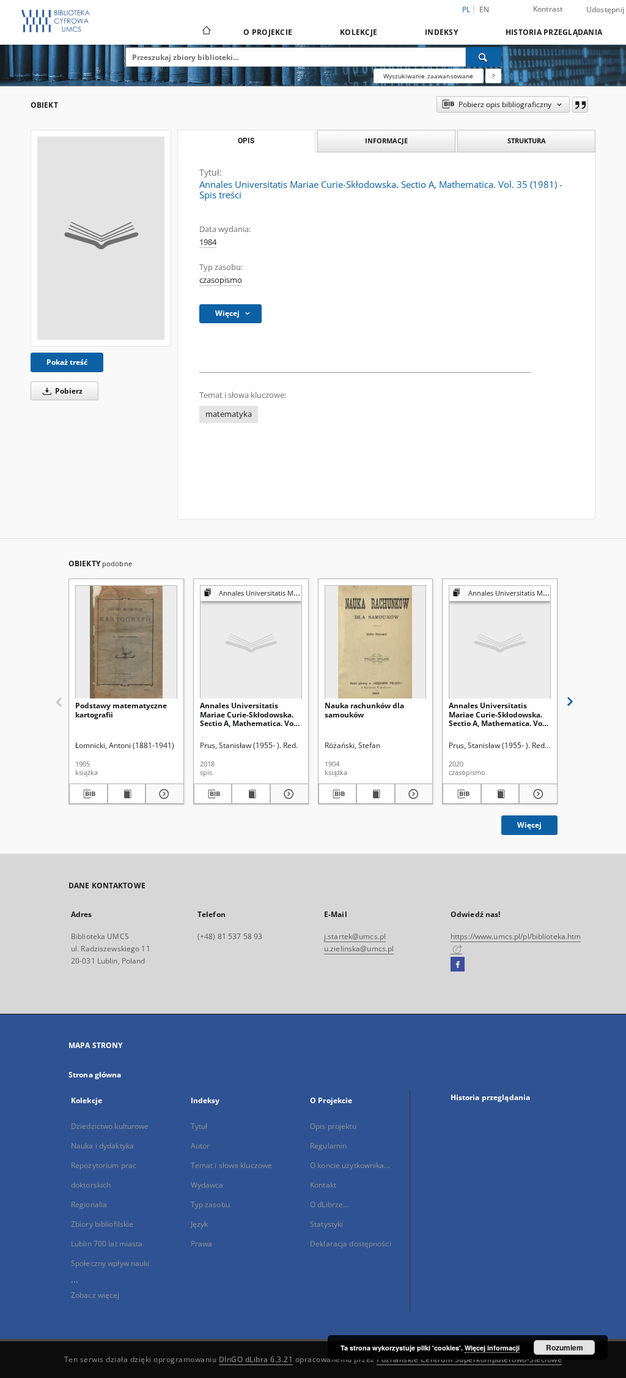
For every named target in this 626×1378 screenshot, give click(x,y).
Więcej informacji (492, 1347)
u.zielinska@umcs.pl (359, 948)
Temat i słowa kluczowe (232, 1165)
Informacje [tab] (386, 140)
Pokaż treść (66, 362)
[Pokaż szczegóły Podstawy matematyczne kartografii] (163, 794)
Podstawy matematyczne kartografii (121, 709)
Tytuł (199, 1126)
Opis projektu (333, 1126)
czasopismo (220, 280)
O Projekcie (267, 32)
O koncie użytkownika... (350, 1165)
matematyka (228, 414)
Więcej (529, 825)
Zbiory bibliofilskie (102, 1224)
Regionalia (89, 1204)
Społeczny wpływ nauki (110, 1263)
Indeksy (441, 32)
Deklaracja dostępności (350, 1243)
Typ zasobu (210, 1204)
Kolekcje (358, 32)
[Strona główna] (205, 31)
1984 (207, 242)
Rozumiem (564, 1347)
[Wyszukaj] (483, 57)
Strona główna (95, 1074)
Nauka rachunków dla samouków (364, 709)
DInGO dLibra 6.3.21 (256, 1359)
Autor (200, 1145)
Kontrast (548, 9)
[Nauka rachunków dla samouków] (375, 642)
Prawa (202, 1243)
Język (199, 1224)
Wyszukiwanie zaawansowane (428, 76)
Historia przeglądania (554, 32)
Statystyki (326, 1224)
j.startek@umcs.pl (355, 936)
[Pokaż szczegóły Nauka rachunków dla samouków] (412, 794)
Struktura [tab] (526, 140)
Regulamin (328, 1145)
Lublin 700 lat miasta (107, 1243)
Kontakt (323, 1185)
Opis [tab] (246, 141)
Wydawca (207, 1185)
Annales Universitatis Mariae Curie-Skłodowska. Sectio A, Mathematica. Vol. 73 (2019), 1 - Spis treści (249, 714)
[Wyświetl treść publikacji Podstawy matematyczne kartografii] (126, 794)
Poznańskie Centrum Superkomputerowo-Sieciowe (469, 1359)
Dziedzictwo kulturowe (110, 1126)
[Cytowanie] (580, 105)
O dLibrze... (329, 1204)
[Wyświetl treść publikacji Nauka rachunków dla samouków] (375, 794)
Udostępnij (605, 10)
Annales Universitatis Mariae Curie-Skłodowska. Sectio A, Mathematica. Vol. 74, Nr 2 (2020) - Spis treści (498, 714)
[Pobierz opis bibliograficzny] (88, 794)
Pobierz (68, 391)
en (484, 9)
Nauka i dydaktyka (102, 1145)
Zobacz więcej (95, 1295)
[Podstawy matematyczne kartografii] (126, 642)
